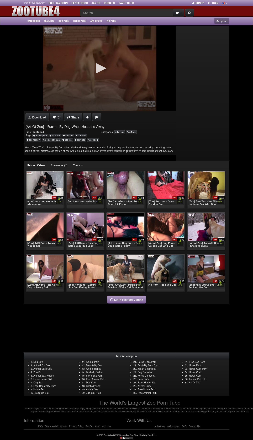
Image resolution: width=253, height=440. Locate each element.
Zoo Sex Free (93, 392)
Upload (223, 21)
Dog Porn (64, 21)
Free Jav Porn (58, 3)
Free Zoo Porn (197, 361)
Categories (33, 21)
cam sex (81, 135)
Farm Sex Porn (94, 375)
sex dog (94, 139)
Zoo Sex (38, 372)
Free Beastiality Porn (44, 386)
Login (214, 3)
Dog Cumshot (145, 372)
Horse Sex (39, 389)
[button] (224, 3)
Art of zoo (96, 21)
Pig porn (111, 21)
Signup (199, 3)
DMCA (89, 426)
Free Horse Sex (146, 389)
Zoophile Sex (42, 392)
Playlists (49, 21)
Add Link (106, 426)
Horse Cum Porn (198, 368)
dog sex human (52, 139)
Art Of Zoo (194, 382)
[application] (100, 68)
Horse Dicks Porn (147, 361)
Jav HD (96, 3)
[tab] (36, 165)
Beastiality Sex (94, 365)
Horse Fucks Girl (42, 379)
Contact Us (194, 426)
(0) (58, 117)
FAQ (40, 426)
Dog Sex (38, 361)
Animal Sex (92, 389)
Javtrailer (126, 3)
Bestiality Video (94, 372)
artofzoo (69, 135)
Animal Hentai (93, 368)
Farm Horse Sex (146, 382)
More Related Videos (128, 299)
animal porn (41, 135)
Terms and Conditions (56, 426)
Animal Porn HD (197, 379)
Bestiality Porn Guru (148, 365)
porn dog (80, 139)
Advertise (160, 426)
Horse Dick (195, 365)
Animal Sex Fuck (42, 368)
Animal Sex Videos (43, 375)
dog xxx (68, 139)
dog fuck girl (34, 139)
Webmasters (173, 426)
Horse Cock (195, 372)
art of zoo (55, 135)
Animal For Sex (41, 365)
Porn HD (109, 3)
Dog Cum (91, 382)
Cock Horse (144, 379)
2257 (97, 426)
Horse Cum (195, 375)
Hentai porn (79, 3)
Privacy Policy (76, 426)
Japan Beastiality (147, 368)
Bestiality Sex (93, 386)
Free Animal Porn (95, 379)
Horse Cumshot (146, 375)
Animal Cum (144, 386)
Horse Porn (79, 21)
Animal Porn (92, 361)
